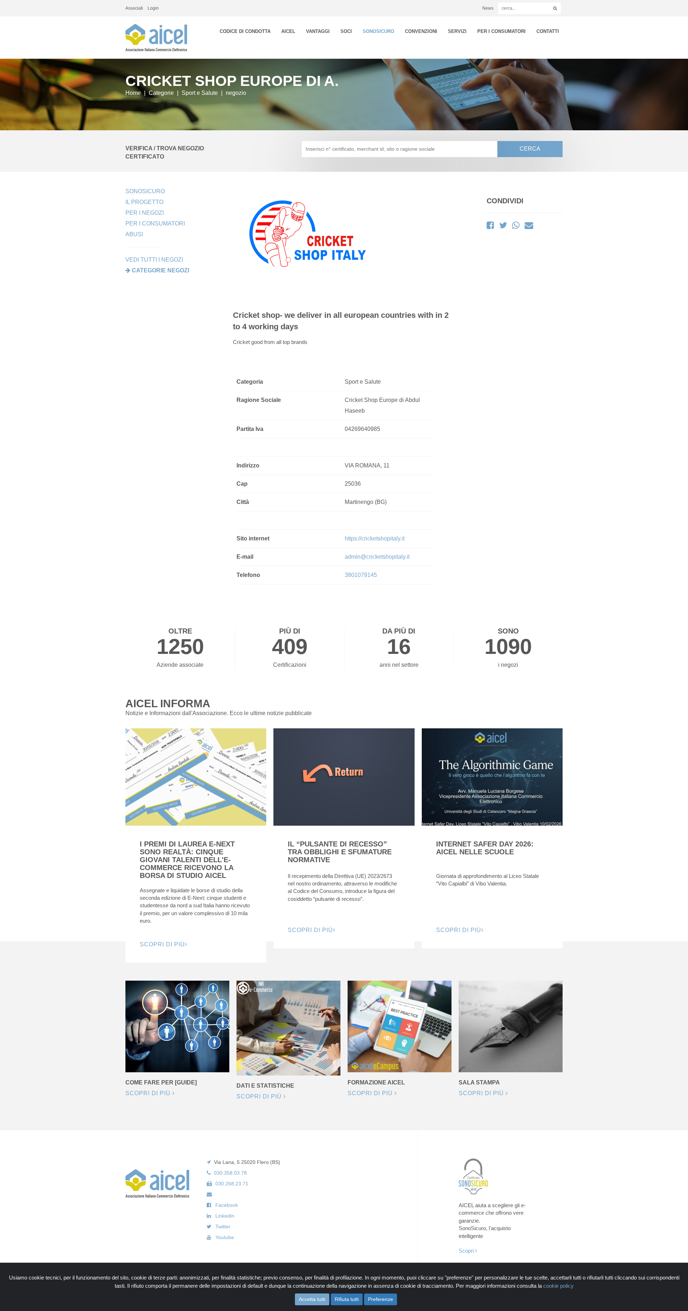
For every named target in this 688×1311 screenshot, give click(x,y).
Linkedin (224, 1216)
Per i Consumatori (501, 31)
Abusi (134, 234)
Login (153, 8)
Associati (134, 8)
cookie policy (558, 1286)
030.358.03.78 (230, 1173)
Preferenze (380, 1299)
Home (133, 93)
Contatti (547, 31)
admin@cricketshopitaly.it (377, 557)
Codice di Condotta (245, 31)
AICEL (288, 31)
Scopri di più (148, 1093)
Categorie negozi (160, 270)
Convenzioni (421, 31)
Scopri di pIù (162, 944)
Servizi (457, 31)
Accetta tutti (312, 1299)
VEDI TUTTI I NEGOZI (154, 260)
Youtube (224, 1237)
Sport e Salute (200, 93)
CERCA (530, 149)
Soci (346, 31)
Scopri (467, 1251)
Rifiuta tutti (347, 1299)
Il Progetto (144, 202)
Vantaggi (318, 31)
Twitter (222, 1226)
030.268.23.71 (231, 1183)
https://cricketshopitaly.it (375, 538)
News (487, 8)
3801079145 (361, 575)
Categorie (161, 93)
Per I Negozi (144, 213)
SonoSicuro (378, 31)
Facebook (226, 1205)
